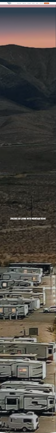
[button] (19, 3)
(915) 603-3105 (41, 3)
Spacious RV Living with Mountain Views (28, 219)
